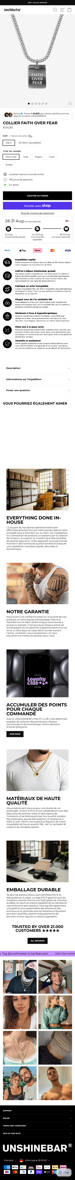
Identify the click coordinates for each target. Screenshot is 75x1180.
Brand (6, 1118)
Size (15, 136)
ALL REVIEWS (37, 941)
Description (13, 368)
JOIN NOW (15, 734)
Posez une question (18, 390)
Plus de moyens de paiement (37, 213)
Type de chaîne (12, 151)
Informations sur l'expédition (23, 379)
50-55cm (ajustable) (30, 142)
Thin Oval (11, 157)
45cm (9, 142)
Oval (25, 157)
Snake (9, 164)
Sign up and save (12, 1133)
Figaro (38, 157)
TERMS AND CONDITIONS (14, 1126)
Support (7, 1111)
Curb (51, 157)
